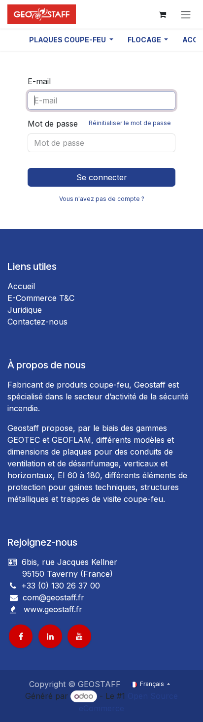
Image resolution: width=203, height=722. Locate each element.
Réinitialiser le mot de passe (130, 123)
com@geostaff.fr (52, 597)
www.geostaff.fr (53, 609)
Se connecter (101, 177)
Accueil (21, 286)
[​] (14, 597)
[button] (71, 39)
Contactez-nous (37, 322)
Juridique (24, 310)
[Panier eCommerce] (162, 14)
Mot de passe (99, 124)
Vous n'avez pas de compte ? (101, 198)
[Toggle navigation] (186, 14)
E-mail (39, 81)
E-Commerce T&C (40, 298)
